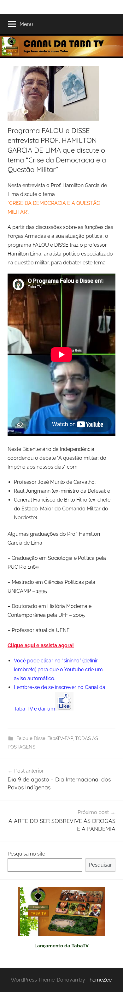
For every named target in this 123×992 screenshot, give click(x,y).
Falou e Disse (30, 738)
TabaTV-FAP (60, 738)
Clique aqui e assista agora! (41, 645)
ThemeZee (99, 980)
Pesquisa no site (26, 854)
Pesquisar (100, 865)
